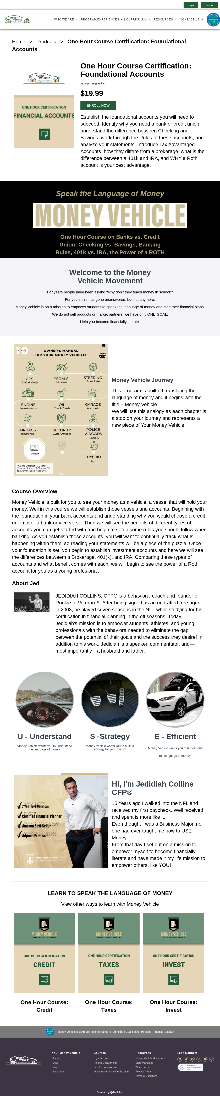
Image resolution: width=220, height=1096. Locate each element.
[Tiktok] (211, 1059)
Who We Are (64, 19)
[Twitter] (186, 1059)
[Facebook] (192, 1059)
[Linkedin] (179, 1059)
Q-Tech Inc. (117, 1092)
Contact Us (190, 19)
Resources (163, 19)
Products (46, 41)
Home (18, 41)
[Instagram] (198, 1059)
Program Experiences (100, 19)
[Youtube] (205, 1059)
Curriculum (136, 19)
